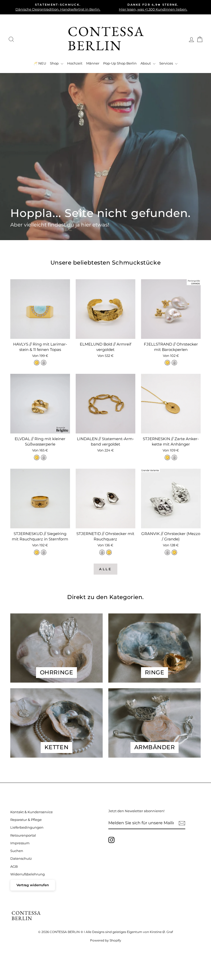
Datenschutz (21, 859)
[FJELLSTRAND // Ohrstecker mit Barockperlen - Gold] (167, 362)
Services (166, 63)
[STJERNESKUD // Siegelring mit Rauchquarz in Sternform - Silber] (43, 552)
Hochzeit (74, 63)
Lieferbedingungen (26, 827)
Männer (92, 63)
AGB (14, 866)
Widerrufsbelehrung (27, 874)
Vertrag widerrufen (32, 885)
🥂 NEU (39, 63)
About (146, 63)
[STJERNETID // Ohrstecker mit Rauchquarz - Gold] (109, 552)
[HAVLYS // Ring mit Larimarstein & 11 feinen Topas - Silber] (43, 362)
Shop (54, 63)
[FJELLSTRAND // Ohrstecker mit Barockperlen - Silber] (174, 362)
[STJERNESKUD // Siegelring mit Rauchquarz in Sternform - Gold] (36, 552)
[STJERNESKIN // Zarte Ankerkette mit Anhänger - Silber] (174, 457)
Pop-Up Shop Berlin (120, 63)
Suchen (16, 851)
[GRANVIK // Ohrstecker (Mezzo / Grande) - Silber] (167, 552)
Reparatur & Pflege (26, 820)
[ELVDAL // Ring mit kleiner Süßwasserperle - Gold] (36, 457)
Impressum (20, 843)
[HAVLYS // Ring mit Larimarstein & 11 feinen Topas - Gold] (36, 362)
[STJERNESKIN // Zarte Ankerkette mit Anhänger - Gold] (167, 457)
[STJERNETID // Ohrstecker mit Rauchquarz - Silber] (102, 552)
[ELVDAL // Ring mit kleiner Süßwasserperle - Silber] (43, 457)
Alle (105, 569)
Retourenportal (23, 835)
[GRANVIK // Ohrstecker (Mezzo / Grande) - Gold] (174, 552)
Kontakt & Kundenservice (31, 812)
